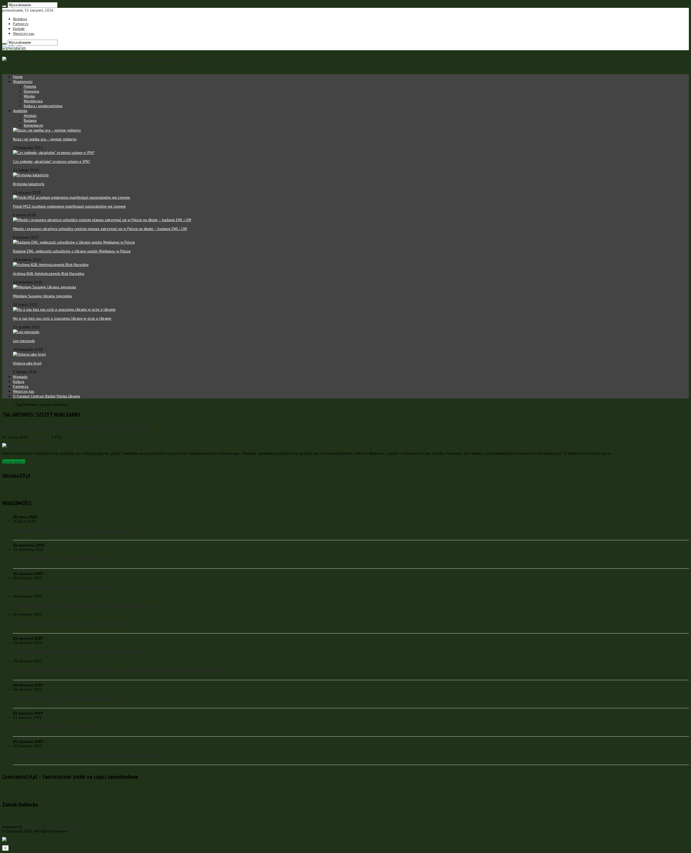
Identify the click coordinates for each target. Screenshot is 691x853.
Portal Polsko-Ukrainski (65, 827)
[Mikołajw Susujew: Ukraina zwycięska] (44, 287)
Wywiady (20, 376)
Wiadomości (22, 81)
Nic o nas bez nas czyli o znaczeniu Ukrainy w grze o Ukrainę (62, 318)
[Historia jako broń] (29, 354)
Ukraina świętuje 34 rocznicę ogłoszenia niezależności (68, 698)
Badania (30, 120)
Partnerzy (21, 23)
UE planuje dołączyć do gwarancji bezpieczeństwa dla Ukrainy (76, 651)
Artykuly (30, 115)
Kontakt (19, 28)
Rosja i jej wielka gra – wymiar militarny (45, 139)
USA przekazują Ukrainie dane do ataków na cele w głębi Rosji (76, 623)
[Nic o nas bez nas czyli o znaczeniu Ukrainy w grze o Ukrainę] (64, 309)
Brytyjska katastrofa (28, 183)
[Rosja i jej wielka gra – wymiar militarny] (47, 130)
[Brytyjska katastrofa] (31, 175)
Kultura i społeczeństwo (43, 105)
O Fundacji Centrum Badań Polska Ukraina (46, 396)
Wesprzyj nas (23, 33)
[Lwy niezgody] (26, 331)
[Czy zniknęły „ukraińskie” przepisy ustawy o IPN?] (53, 152)
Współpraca (33, 101)
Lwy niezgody (24, 340)
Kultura (18, 381)
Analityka (20, 110)
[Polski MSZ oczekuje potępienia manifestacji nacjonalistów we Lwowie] (71, 197)
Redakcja (20, 18)
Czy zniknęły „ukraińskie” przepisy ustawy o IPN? (51, 161)
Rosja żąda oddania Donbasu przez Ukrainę (58, 726)
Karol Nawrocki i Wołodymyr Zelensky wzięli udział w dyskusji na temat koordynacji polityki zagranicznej (119, 669)
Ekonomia (31, 91)
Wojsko (29, 96)
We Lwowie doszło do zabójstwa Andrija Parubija (63, 586)
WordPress (32, 827)
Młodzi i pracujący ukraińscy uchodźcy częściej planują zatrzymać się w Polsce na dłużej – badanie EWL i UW (100, 228)
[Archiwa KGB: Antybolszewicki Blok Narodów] (51, 264)
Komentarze (33, 125)
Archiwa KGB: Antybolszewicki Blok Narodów (48, 273)
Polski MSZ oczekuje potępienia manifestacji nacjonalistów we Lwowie (69, 206)
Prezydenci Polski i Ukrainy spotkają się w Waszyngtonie (77, 426)
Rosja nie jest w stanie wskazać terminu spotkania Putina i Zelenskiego (85, 755)
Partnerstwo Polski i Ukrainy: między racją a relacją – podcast (75, 530)
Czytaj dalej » (13, 461)
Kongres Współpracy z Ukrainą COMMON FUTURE (65, 558)
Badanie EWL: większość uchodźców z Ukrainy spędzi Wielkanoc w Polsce (72, 251)
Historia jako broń (27, 363)
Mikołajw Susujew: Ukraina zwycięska (42, 296)
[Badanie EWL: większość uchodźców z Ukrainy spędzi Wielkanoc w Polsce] (74, 242)
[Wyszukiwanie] (4, 6)
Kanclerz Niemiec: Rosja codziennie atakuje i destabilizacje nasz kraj (83, 605)
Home (18, 76)
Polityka (30, 86)
